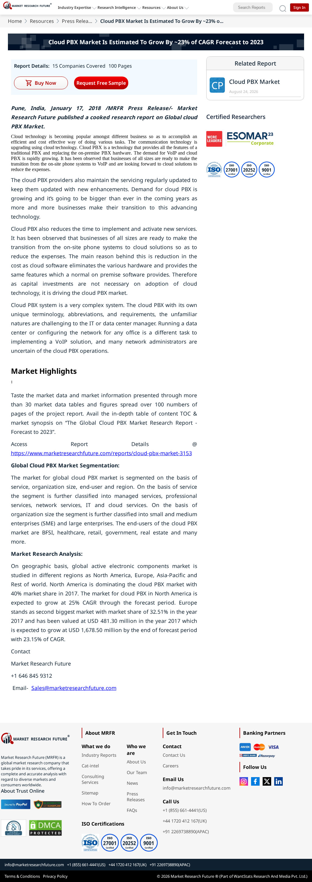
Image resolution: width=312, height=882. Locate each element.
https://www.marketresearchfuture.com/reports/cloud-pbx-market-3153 (101, 453)
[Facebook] (255, 781)
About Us (175, 7)
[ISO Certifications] (118, 840)
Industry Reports (99, 755)
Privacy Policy (55, 876)
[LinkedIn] (278, 781)
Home (15, 21)
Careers (171, 766)
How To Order (96, 803)
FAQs (132, 810)
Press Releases (77, 21)
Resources (42, 21)
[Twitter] (267, 781)
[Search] (283, 7)
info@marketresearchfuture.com (196, 788)
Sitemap (90, 793)
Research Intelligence (117, 7)
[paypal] (15, 804)
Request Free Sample (101, 83)
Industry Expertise (74, 7)
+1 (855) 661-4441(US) (185, 810)
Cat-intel (90, 766)
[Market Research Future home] (29, 7)
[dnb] (14, 828)
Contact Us (174, 755)
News (132, 783)
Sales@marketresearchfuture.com (73, 687)
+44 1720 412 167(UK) (185, 821)
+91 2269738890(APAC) (186, 831)
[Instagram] (243, 781)
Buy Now (45, 83)
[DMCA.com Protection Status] (45, 828)
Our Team (137, 772)
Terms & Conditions (22, 876)
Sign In (299, 7)
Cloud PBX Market (254, 81)
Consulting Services (93, 779)
